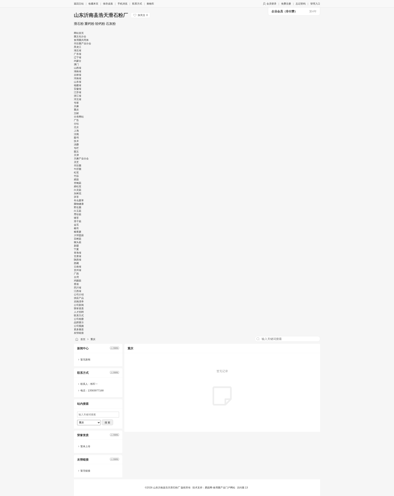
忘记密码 (301, 3)
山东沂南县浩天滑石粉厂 (101, 15)
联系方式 (137, 3)
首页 (82, 339)
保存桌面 (108, 3)
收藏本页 (93, 3)
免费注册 (286, 3)
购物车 (150, 3)
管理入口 (315, 3)
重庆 (92, 339)
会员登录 (271, 3)
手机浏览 (122, 3)
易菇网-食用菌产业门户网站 (220, 487)
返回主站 (79, 3)
